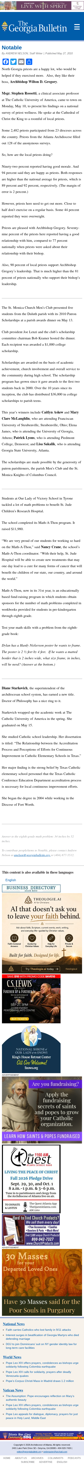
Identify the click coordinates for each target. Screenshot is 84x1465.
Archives (37, 1458)
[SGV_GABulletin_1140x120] (42, 9)
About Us (21, 1458)
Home (6, 1458)
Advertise (45, 1462)
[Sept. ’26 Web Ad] (31, 1072)
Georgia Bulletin (34, 27)
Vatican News (13, 1390)
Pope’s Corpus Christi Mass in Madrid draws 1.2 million (40, 1380)
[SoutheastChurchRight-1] (31, 1244)
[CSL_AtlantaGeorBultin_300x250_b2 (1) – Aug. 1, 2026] (31, 1022)
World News (12, 1357)
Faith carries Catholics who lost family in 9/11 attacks (38, 1329)
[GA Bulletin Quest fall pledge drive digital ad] (31, 1212)
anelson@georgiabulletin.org (32, 855)
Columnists (55, 1458)
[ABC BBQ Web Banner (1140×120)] (42, 1439)
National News (14, 1323)
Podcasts (74, 1458)
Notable (12, 48)
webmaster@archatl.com (55, 1451)
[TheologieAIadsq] (42, 972)
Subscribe (28, 1462)
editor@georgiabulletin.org (29, 1451)
